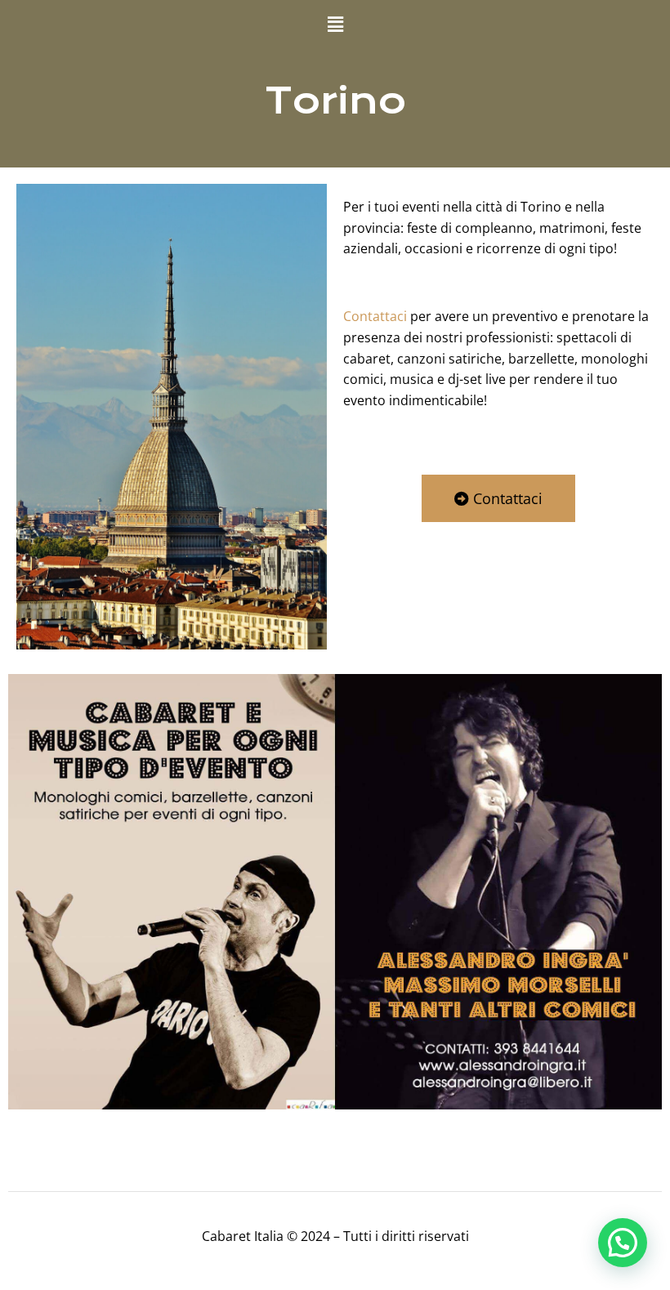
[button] (335, 23)
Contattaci (375, 316)
